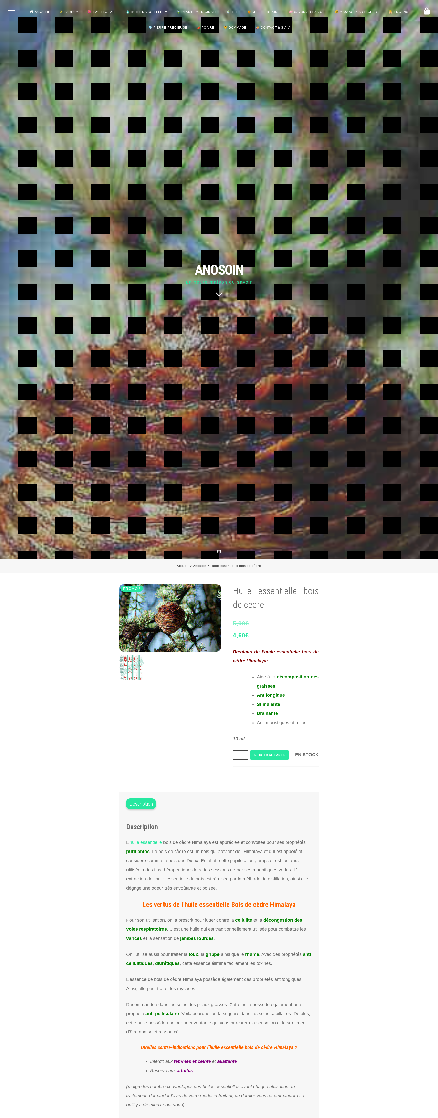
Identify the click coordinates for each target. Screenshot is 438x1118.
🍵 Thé (232, 12)
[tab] (141, 804)
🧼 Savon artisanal (307, 12)
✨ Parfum (69, 12)
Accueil (42, 12)
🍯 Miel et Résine (263, 12)
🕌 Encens (398, 12)
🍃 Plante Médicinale (196, 12)
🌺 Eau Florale (102, 12)
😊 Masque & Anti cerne (357, 12)
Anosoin (199, 566)
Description (141, 804)
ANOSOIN (219, 270)
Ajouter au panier (269, 755)
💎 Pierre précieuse (167, 27)
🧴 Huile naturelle (144, 12)
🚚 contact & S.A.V (273, 27)
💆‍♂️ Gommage (235, 27)
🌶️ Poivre (205, 27)
